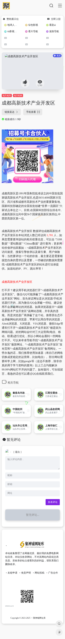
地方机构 (18, 95)
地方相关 (7, 95)
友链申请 (12, 572)
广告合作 (53, 572)
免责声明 (26, 572)
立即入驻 (56, 19)
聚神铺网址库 (39, 618)
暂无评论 (14, 439)
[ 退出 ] (17, 452)
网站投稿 (39, 572)
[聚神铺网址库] (31, 546)
